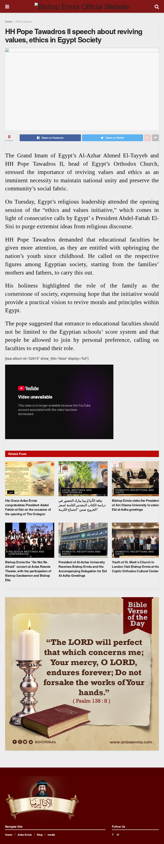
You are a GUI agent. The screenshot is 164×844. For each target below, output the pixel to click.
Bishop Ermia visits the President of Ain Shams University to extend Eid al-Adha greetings (136, 505)
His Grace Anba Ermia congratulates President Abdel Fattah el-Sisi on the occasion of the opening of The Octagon (28, 507)
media (51, 835)
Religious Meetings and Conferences (26, 552)
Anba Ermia (25, 835)
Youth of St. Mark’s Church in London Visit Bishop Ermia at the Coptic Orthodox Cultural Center (135, 566)
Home (8, 21)
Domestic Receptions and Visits (134, 491)
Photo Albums (24, 21)
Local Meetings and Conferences (77, 491)
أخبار (11, 492)
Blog (39, 835)
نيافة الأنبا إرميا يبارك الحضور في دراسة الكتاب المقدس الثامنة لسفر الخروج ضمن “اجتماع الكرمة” (82, 505)
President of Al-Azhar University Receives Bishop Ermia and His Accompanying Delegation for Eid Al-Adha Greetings (83, 569)
